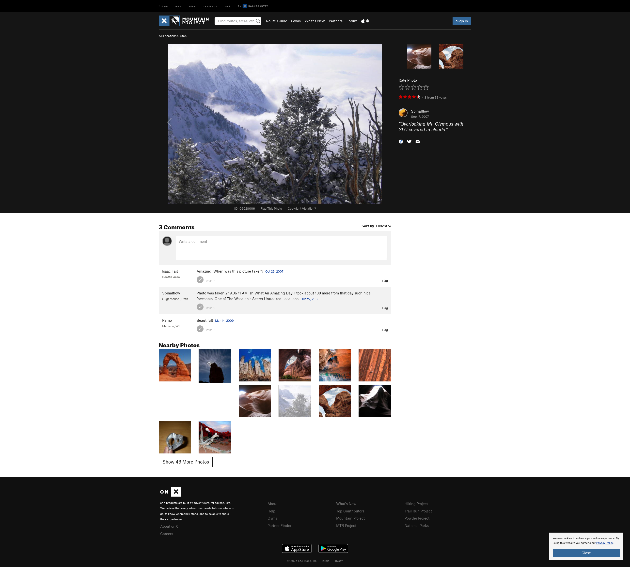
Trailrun (210, 6)
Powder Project (417, 518)
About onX (169, 526)
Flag (385, 281)
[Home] (186, 20)
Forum (351, 21)
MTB (178, 6)
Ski (227, 6)
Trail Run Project (418, 511)
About (273, 503)
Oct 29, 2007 (274, 271)
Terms (325, 560)
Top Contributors (350, 511)
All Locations (167, 36)
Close (586, 553)
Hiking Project (416, 503)
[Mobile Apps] (365, 21)
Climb (163, 6)
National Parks (417, 525)
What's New (315, 21)
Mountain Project (350, 518)
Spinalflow (420, 111)
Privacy (338, 560)
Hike (192, 6)
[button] (401, 141)
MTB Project (346, 525)
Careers (166, 533)
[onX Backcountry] (253, 6)
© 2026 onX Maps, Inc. (302, 560)
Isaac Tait (170, 271)
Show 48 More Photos (185, 462)
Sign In (462, 21)
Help (271, 511)
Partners (336, 21)
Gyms (296, 21)
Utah (183, 36)
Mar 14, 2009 (224, 320)
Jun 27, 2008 (310, 299)
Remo (167, 320)
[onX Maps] (170, 495)
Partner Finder (279, 525)
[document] (586, 546)
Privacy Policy (604, 543)
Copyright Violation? (302, 208)
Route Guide (276, 21)
